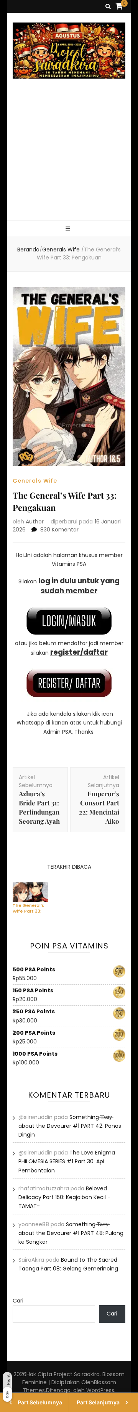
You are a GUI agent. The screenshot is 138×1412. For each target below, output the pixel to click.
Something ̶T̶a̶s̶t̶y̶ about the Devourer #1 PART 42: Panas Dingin (69, 1125)
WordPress (100, 1390)
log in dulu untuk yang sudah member (79, 586)
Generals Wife (35, 481)
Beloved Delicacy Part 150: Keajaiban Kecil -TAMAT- (64, 1197)
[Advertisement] (69, 158)
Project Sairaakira (77, 1374)
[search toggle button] (108, 6)
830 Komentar (59, 529)
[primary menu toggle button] (69, 228)
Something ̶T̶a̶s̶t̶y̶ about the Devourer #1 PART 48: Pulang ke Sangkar (70, 1233)
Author (35, 521)
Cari (18, 1300)
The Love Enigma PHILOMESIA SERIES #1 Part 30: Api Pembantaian (66, 1161)
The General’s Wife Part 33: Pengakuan (28, 908)
